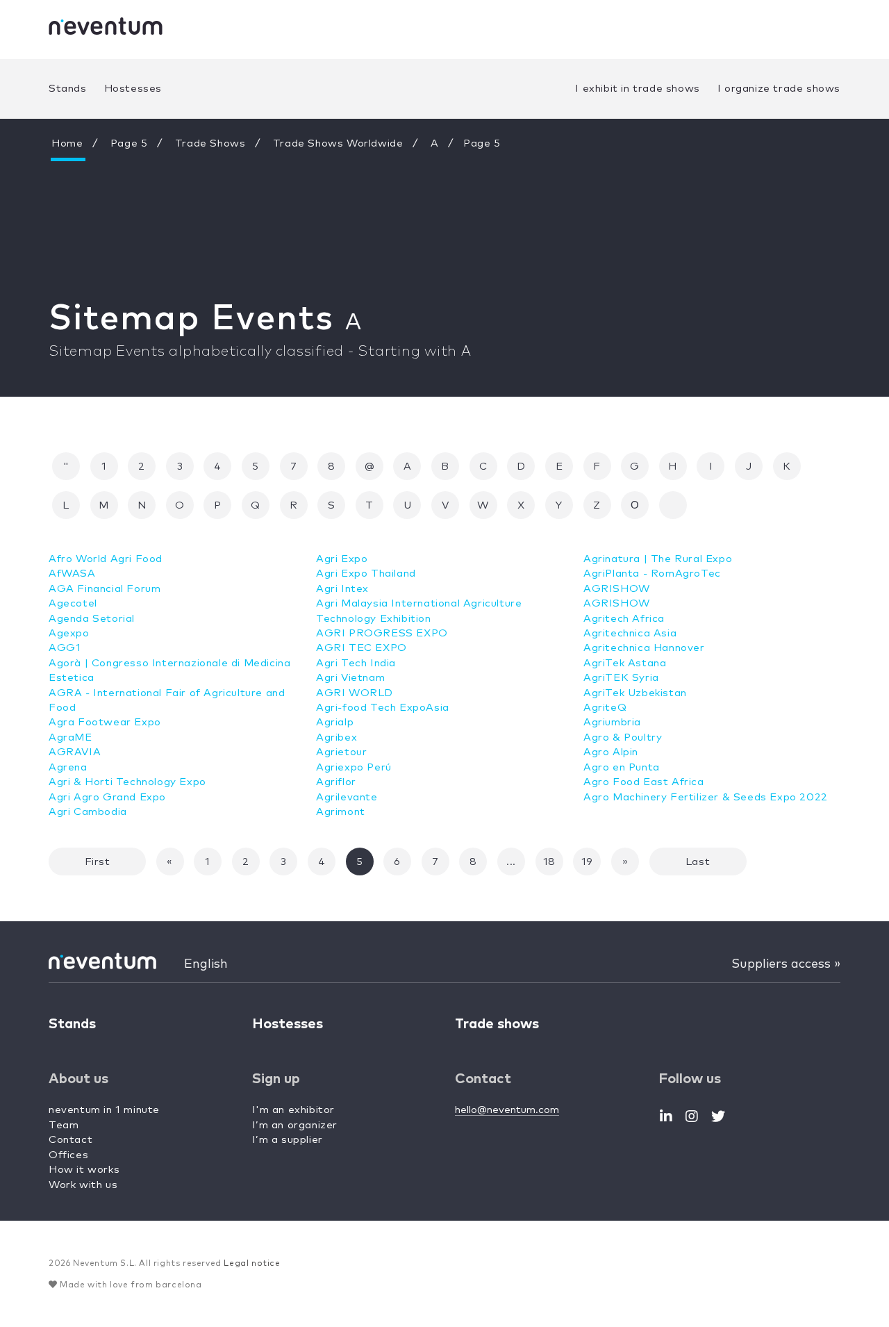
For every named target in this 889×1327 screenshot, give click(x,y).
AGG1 (65, 648)
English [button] (206, 964)
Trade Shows (210, 143)
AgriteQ (604, 707)
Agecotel (73, 603)
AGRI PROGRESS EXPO (382, 633)
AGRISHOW (616, 589)
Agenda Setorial (92, 618)
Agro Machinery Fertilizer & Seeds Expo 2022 (705, 797)
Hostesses (133, 88)
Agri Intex (342, 589)
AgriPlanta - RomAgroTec (652, 573)
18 (549, 862)
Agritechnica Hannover (644, 648)
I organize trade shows (778, 88)
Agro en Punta (621, 767)
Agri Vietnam (350, 678)
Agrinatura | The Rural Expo (657, 559)
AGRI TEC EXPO (361, 648)
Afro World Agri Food (106, 559)
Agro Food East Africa (643, 782)
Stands (68, 88)
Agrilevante (347, 797)
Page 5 (129, 143)
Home (67, 143)
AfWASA (72, 573)
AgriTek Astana (624, 663)
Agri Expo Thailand (366, 573)
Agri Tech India (356, 663)
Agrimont (340, 812)
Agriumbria (612, 722)
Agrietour (341, 752)
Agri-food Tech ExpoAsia (382, 707)
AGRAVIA (75, 752)
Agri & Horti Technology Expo (127, 782)
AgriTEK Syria (621, 678)
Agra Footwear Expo (105, 722)
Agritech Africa (624, 618)
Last (698, 862)
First (97, 862)
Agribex (336, 737)
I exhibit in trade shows (637, 88)
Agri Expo (341, 559)
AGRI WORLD (354, 693)
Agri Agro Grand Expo (107, 797)
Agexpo (69, 633)
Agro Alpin (610, 752)
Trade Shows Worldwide (338, 143)
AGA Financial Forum (104, 589)
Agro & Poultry (622, 737)
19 (587, 862)
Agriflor (336, 782)
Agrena (68, 767)
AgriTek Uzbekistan (635, 693)
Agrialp (335, 722)
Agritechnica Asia (629, 633)
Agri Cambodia (88, 812)
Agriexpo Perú (354, 767)
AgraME (70, 737)
